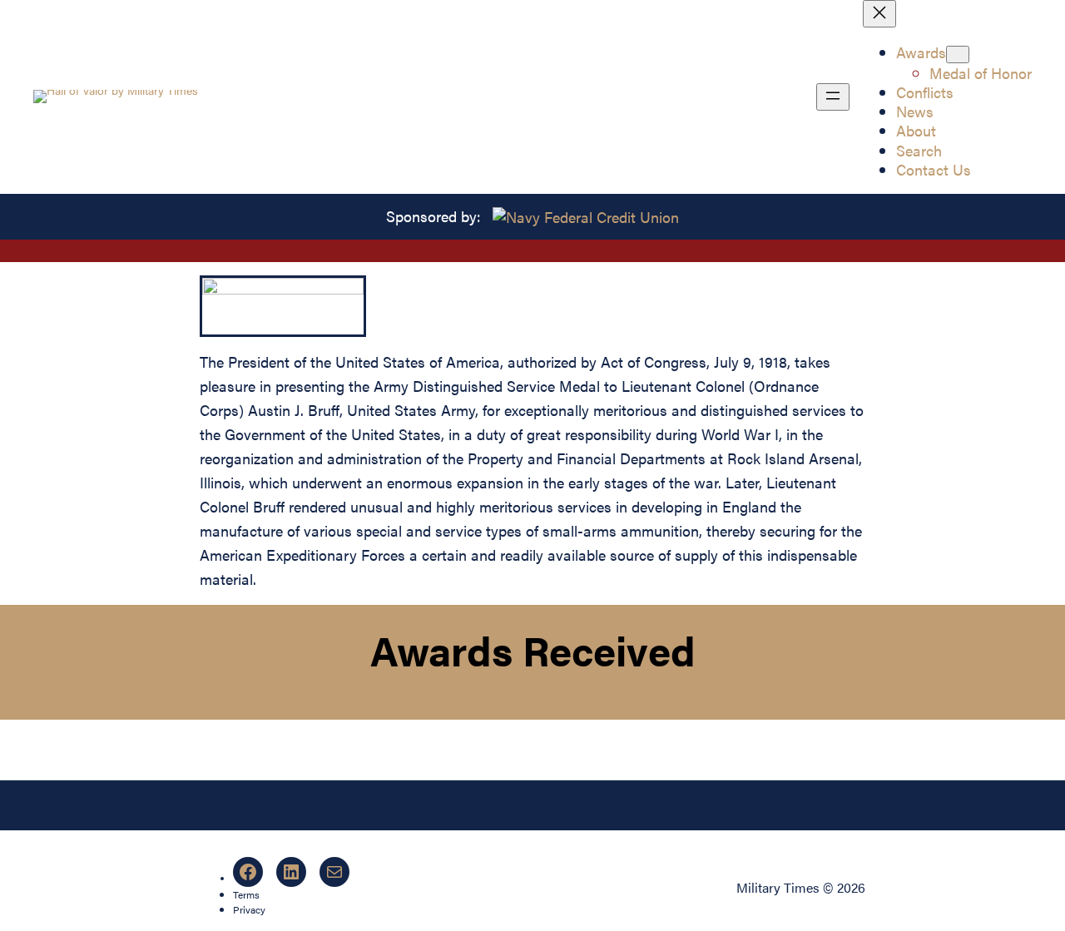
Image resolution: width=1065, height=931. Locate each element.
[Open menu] (833, 97)
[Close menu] (879, 13)
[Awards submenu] (957, 54)
